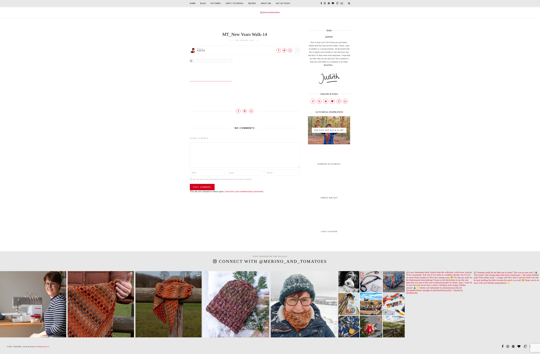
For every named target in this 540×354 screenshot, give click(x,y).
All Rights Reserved (42, 346)
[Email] (345, 101)
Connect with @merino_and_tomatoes (273, 261)
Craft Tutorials (235, 3)
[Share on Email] (290, 50)
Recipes (252, 3)
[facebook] (321, 3)
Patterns (216, 3)
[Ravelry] (338, 101)
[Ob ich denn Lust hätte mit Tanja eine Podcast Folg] (33, 304)
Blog (203, 3)
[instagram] (325, 3)
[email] (342, 3)
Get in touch (283, 3)
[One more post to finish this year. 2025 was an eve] (371, 304)
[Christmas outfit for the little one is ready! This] (507, 304)
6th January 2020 (244, 40)
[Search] (349, 3)
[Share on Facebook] (278, 50)
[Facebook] (312, 101)
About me (266, 3)
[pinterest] (329, 3)
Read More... (329, 65)
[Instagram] (319, 101)
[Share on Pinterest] (284, 50)
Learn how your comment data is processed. (244, 191)
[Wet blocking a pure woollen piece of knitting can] (101, 304)
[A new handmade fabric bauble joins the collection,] (439, 304)
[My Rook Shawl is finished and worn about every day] (168, 304)
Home (192, 3)
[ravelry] (337, 3)
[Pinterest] (325, 101)
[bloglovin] (333, 3)
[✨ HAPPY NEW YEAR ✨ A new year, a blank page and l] (304, 304)
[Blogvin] (332, 101)
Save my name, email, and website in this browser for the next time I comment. (222, 179)
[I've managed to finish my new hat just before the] (236, 304)
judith (201, 51)
